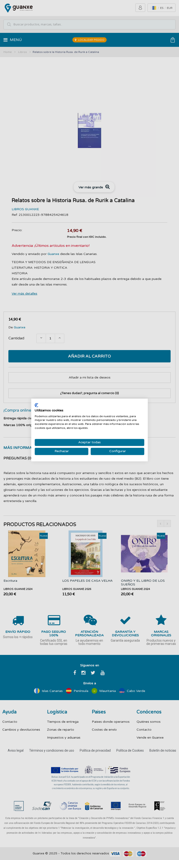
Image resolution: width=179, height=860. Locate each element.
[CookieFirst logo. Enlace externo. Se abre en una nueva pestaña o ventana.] (36, 405)
